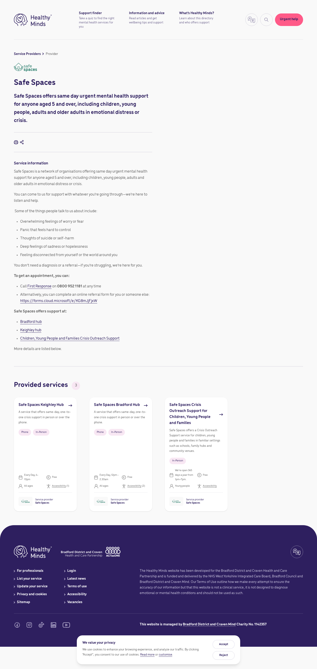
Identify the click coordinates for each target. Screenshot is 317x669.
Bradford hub (31, 322)
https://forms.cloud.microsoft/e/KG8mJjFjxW (58, 301)
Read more (147, 654)
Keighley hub (30, 330)
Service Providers (27, 54)
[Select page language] (251, 19)
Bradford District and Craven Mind (209, 624)
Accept (223, 644)
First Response (39, 286)
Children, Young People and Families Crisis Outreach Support (70, 339)
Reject (223, 655)
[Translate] (266, 19)
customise (165, 654)
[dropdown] (62, 486)
